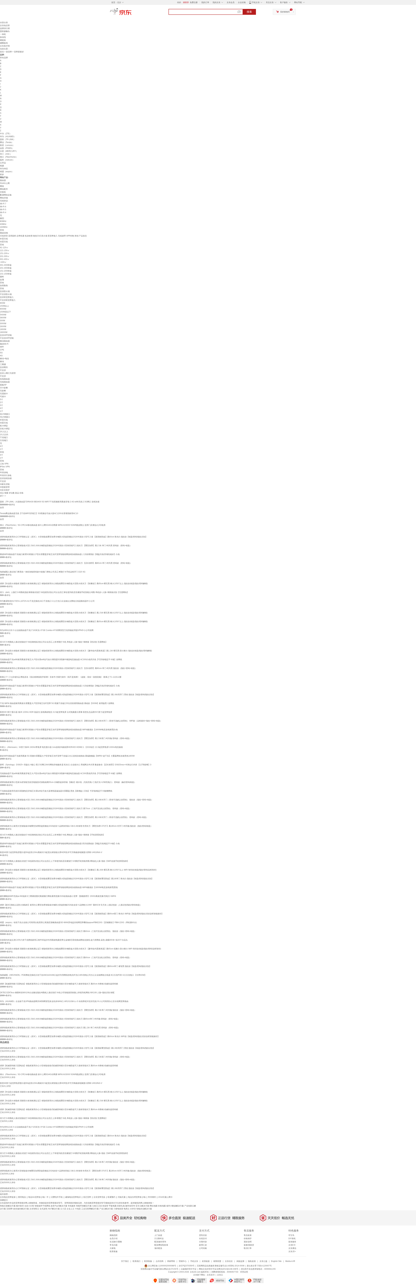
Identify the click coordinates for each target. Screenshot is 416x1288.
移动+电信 (4, 358)
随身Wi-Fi (4, 344)
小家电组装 (118, 1209)
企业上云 (70, 1209)
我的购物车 (285, 12)
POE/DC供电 (5, 475)
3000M (3, 323)
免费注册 (194, 2)
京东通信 (292, 1248)
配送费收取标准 (161, 1245)
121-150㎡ (4, 250)
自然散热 (4, 285)
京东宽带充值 (99, 1197)
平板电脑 (113, 1206)
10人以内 (4, 434)
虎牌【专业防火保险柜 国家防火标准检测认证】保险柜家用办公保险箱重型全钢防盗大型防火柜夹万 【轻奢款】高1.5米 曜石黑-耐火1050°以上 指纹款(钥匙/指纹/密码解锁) (74, 613)
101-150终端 (5, 274)
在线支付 (203, 1238)
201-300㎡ (4, 256)
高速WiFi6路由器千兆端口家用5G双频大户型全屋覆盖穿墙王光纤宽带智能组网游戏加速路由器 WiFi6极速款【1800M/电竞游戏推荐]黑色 (59, 887)
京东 (132, 13)
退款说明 (248, 1242)
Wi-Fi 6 (3, 206)
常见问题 (113, 1245)
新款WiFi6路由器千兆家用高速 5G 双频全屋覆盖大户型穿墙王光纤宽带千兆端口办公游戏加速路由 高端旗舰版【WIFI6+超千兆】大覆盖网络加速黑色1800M (67, 756)
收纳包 (3, 37)
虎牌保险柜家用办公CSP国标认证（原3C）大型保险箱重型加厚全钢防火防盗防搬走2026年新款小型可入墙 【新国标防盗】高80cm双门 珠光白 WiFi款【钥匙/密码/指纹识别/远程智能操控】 (81, 914)
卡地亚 (78, 1209)
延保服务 (292, 1242)
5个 (1, 399)
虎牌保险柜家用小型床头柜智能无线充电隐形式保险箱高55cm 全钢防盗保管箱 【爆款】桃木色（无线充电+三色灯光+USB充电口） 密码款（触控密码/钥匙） (68, 782)
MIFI (2, 347)
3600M (3, 318)
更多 (2, 174)
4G (1, 356)
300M (2, 320)
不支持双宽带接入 (8, 300)
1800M (3, 329)
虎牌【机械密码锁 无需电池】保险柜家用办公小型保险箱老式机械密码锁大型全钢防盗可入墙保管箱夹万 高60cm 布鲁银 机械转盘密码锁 (59, 984)
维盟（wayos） (6, 171)
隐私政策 (252, 1261)
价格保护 (248, 1238)
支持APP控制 (6, 335)
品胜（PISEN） (7, 148)
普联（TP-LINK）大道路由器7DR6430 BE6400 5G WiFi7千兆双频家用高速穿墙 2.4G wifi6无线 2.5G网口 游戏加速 (49, 502)
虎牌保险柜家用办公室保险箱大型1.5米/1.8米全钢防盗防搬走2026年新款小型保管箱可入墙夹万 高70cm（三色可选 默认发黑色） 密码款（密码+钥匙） (65, 808)
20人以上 (4, 431)
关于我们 (125, 1261)
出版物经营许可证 (188, 1269)
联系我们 (136, 1261)
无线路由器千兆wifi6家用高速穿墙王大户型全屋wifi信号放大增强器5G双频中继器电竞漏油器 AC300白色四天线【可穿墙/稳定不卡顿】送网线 (61, 659)
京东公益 (263, 1261)
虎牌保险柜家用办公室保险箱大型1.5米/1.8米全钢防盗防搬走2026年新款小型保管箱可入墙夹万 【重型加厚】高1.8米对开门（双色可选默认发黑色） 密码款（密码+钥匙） (74, 817)
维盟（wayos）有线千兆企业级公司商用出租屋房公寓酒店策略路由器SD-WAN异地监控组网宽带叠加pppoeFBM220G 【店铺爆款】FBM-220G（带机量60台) (68, 922)
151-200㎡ (4, 253)
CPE (2, 350)
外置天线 (4, 239)
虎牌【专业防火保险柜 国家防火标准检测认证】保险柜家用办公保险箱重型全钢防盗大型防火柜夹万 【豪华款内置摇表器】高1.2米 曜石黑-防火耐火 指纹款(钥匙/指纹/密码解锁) (76, 651)
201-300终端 (5, 268)
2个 (1, 402)
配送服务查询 (160, 1242)
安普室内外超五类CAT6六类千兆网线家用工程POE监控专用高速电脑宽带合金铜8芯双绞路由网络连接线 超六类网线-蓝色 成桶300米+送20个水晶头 (64, 940)
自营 (2, 507)
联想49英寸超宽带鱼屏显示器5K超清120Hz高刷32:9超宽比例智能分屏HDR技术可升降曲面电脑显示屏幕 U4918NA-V (51, 852)
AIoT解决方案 (54, 1209)
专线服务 (72, 1206)
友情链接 (206, 1261)
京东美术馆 (5, 46)
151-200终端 (5, 271)
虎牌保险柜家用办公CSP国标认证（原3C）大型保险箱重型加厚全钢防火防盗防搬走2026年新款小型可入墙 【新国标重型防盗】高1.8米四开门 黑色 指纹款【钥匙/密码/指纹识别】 (77, 694)
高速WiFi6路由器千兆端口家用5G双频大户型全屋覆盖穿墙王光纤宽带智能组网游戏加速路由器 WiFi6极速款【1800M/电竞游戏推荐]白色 (59, 729)
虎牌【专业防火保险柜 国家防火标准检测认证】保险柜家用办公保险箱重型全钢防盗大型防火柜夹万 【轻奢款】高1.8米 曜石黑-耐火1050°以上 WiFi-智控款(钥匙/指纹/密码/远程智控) (78, 870)
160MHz (3, 227)
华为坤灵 (4, 169)
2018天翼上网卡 (165, 1197)
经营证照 (244, 1272)
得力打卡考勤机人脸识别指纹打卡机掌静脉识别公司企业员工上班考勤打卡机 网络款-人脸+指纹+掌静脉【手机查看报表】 (52, 835)
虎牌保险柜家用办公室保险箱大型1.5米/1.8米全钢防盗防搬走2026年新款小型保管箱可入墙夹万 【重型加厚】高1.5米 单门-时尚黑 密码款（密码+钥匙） (66, 545)
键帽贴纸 (4, 43)
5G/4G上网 (5, 183)
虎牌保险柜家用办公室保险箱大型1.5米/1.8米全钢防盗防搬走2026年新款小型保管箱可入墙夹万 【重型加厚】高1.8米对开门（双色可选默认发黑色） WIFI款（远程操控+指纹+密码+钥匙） (81, 721)
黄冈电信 (22, 1197)
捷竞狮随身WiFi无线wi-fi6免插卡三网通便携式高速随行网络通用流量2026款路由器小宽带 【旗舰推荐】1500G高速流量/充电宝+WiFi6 (58, 896)
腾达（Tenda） (6, 142)
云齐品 (3, 163)
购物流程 (113, 1235)
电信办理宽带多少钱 (137, 1197)
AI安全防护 (5, 490)
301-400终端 (5, 265)
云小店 (63, 1209)
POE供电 (4, 472)
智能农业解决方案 (144, 1209)
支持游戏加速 (6, 478)
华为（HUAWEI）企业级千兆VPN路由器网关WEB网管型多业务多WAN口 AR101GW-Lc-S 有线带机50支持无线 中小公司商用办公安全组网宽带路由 (64, 1001)
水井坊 (133, 1209)
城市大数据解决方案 (175, 1206)
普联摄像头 (5, 31)
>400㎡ (3, 262)
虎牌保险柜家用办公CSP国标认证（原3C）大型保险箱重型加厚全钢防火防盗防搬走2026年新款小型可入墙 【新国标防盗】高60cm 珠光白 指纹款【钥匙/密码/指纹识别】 (73, 537)
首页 (2, 52)
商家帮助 (171, 1261)
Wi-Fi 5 (3, 209)
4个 (1, 408)
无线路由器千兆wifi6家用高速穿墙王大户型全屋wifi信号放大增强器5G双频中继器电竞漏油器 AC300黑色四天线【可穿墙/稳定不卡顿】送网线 (61, 773)
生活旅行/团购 (116, 1242)
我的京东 (216, 2)
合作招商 (159, 1261)
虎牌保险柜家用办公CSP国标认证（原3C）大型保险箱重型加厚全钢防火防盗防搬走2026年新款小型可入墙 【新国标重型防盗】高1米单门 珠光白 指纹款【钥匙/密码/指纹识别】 (76, 878)
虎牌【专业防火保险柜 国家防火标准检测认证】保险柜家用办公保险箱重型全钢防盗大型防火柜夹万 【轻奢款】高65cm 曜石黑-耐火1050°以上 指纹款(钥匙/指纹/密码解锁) (74, 621)
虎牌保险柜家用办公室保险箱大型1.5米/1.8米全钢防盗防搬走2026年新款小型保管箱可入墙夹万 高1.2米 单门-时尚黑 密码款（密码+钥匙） (60, 1028)
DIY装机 (292, 1238)
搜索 (249, 11)
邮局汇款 (203, 1245)
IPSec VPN (5, 467)
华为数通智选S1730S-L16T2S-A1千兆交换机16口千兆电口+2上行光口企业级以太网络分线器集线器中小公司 (47, 601)
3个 (1, 405)
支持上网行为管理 (8, 373)
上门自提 (158, 1235)
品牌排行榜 (5, 28)
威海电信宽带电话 (73, 1197)
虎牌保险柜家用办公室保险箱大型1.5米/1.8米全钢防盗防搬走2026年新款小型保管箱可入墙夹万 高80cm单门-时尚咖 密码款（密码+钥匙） (60, 1019)
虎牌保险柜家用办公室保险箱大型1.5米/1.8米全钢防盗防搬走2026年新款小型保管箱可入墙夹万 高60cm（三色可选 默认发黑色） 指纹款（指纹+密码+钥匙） (68, 931)
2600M (3, 326)
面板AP (3, 385)
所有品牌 (4, 57)
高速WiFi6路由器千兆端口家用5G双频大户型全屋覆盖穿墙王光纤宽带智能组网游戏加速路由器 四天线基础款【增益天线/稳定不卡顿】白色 (60, 843)
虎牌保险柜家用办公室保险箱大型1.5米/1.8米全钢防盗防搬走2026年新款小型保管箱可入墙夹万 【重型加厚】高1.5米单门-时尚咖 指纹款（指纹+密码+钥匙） (68, 1010)
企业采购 (242, 2)
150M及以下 (5, 312)
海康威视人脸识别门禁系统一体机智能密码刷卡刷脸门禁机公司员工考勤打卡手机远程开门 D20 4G (42, 572)
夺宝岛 (291, 1235)
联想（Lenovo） (7, 145)
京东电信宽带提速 (8, 1197)
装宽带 (9, 52)
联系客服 (113, 1251)
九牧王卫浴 (97, 1206)
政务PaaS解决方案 (59, 1206)
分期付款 (203, 1242)
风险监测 (240, 1261)
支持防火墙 (5, 291)
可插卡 (3, 396)
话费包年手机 (57, 1197)
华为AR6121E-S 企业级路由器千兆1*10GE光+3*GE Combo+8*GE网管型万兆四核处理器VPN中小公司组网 (46, 630)
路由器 (3, 180)
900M (2, 303)
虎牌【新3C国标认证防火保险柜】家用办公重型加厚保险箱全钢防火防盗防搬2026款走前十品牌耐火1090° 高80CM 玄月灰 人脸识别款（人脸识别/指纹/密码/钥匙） (71, 905)
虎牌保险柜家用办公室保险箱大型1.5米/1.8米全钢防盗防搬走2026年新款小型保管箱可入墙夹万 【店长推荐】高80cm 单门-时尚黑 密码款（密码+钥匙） (66, 563)
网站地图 (153, 1206)
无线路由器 (5, 382)
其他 (2, 230)
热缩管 (105, 1206)
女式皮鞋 (43, 1209)
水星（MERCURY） (9, 151)
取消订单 (248, 1248)
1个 (1, 411)
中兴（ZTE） (5, 133)
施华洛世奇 (130, 1206)
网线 (2, 186)
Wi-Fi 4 (3, 212)
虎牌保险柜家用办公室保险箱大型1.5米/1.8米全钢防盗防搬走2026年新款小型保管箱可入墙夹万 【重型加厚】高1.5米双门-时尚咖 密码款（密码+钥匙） (65, 738)
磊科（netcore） (7, 160)
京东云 (220, 1275)
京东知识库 (5, 25)
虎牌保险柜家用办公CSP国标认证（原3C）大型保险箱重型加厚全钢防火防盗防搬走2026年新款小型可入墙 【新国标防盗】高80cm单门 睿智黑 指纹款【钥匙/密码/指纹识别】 (75, 966)
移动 (2, 361)
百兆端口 (4, 440)
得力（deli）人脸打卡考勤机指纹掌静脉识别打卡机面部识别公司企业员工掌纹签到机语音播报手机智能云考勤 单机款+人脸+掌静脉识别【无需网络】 (64, 592)
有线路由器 (5, 379)
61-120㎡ (4, 247)
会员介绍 (113, 1238)
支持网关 (4, 367)
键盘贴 (3, 40)
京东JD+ (292, 1251)
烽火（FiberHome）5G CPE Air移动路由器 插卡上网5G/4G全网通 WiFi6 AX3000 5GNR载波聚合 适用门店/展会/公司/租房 (52, 525)
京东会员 (230, 2)
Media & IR (290, 1261)
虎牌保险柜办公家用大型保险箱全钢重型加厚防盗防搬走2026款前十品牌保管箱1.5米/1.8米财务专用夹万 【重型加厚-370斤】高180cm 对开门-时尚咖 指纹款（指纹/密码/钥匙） (76, 826)
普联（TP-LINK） (7, 139)
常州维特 (152, 1197)
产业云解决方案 (106, 1209)
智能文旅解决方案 (8, 1206)
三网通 (3, 364)
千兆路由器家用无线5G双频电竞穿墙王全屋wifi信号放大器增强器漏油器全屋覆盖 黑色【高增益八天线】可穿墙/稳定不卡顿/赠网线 (56, 791)
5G (1, 353)
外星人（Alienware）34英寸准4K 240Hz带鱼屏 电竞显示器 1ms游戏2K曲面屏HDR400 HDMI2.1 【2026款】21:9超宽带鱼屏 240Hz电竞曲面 (61, 747)
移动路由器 (5, 341)
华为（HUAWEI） (8, 136)
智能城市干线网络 (42, 1206)
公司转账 (203, 1248)
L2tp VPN (4, 464)
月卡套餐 (4, 388)
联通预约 (111, 1197)
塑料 (2, 277)
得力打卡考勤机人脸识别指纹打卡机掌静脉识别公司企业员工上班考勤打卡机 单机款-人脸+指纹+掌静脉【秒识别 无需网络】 (53, 642)
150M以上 (4, 306)
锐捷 (2, 166)
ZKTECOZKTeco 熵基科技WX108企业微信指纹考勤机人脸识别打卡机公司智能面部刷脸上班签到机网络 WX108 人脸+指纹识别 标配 (57, 992)
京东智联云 (34, 1209)
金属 (2, 280)
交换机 (3, 192)
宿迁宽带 (87, 1197)
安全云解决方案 (142, 1206)
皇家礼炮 (121, 1206)
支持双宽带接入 (7, 297)
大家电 (113, 1248)
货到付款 (203, 1235)
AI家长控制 (5, 484)
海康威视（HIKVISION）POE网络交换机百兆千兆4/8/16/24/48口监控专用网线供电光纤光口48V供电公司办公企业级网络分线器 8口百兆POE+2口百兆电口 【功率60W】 (73, 975)
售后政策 (248, 1235)
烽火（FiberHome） (9, 157)
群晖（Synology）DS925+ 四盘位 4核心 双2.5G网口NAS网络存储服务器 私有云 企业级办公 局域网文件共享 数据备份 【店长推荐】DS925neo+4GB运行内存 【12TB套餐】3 (75, 765)
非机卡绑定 (5, 429)
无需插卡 (4, 393)
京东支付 (211, 1275)
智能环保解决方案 (84, 1206)
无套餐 (3, 391)
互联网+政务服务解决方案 (17, 1209)
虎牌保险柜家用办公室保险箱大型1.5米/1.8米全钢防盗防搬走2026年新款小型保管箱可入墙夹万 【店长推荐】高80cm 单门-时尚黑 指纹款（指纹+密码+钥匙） (68, 668)
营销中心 (183, 1261)
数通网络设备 (6, 195)
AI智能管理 (5, 487)
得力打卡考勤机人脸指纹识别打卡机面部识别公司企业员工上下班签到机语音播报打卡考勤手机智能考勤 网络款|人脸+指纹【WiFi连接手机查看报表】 (64, 861)
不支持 (3, 370)
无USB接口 (5, 417)
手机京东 (256, 2)
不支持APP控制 (7, 338)
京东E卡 (292, 1245)
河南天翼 (122, 1197)
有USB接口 (5, 414)
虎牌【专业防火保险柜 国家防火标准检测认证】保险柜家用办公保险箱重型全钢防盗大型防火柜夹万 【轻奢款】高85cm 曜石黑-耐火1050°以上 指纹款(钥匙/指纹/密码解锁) (74, 583)
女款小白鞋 (29, 1206)
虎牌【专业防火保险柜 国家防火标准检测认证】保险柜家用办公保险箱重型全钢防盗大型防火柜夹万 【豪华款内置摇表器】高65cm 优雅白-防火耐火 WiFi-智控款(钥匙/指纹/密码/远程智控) (80, 949)
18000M (3, 332)
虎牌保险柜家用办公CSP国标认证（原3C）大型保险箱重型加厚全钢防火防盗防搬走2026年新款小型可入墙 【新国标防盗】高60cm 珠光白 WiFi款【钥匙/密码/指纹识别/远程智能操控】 (79, 1036)
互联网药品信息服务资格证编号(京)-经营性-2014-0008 (220, 1266)
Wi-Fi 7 (3, 204)
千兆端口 (4, 437)
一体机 (3, 34)
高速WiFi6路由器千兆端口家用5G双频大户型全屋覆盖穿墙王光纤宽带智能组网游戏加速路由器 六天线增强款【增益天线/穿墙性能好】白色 (60, 686)
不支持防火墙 (6, 294)
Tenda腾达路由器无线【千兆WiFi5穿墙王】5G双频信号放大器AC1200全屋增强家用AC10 (39, 513)
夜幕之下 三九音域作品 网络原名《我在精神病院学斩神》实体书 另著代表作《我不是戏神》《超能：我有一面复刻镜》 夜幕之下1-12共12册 (60, 677)
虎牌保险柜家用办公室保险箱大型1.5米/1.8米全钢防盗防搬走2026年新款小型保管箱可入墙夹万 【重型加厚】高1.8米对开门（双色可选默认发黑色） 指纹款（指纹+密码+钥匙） (76, 800)
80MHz (3, 221)
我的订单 (205, 2)
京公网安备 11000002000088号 (162, 1266)
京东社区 (229, 1261)
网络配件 (4, 189)
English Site (276, 1261)
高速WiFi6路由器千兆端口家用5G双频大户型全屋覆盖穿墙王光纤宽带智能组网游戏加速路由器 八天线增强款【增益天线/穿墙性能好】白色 (60, 554)
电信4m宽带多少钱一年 (38, 1197)
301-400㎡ (4, 259)
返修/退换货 (249, 1245)
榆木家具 (20, 1206)
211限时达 (159, 1238)
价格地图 (162, 1206)
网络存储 (4, 198)
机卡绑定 (4, 426)
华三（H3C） (6, 154)
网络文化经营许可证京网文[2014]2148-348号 (218, 1269)
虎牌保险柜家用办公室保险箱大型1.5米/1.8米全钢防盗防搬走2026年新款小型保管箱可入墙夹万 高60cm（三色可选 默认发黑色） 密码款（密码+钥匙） (65, 957)
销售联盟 (217, 1261)
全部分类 (4, 22)
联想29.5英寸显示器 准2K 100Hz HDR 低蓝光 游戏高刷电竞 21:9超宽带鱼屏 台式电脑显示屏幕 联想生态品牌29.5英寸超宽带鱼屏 (56, 712)
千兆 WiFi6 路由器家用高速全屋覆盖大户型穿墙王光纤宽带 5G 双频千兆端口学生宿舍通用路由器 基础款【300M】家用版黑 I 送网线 (57, 703)
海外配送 (158, 1248)
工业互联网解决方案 (90, 1209)
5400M (3, 315)
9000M (3, 309)
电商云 (127, 1209)
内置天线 (4, 242)
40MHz (3, 224)
